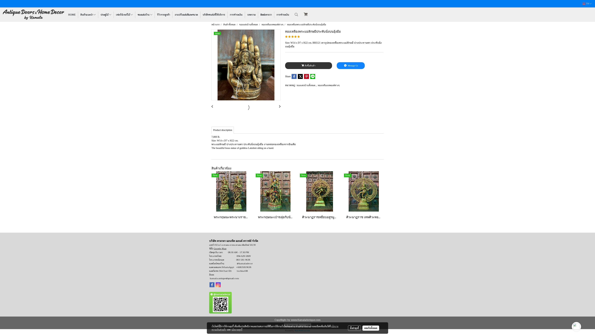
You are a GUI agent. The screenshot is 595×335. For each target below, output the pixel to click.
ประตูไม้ (105, 15)
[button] (296, 15)
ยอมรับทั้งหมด (370, 328)
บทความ (251, 15)
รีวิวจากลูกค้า (163, 15)
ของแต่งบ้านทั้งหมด (306, 85)
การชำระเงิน (236, 15)
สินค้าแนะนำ (87, 15)
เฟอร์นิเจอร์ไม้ (123, 15)
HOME (72, 15)
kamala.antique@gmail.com (224, 278)
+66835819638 (243, 267)
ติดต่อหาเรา (266, 15)
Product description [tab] (222, 130)
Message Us (352, 66)
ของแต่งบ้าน (144, 15)
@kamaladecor (245, 263)
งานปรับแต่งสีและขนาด (186, 15)
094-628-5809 (244, 256)
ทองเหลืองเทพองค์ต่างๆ (329, 85)
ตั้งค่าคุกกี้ (354, 328)
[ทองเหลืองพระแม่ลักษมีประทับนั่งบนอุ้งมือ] (246, 65)
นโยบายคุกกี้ (236, 329)
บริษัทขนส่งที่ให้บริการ (214, 15)
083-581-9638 (243, 260)
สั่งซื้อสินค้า (309, 66)
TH (587, 3)
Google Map (220, 248)
